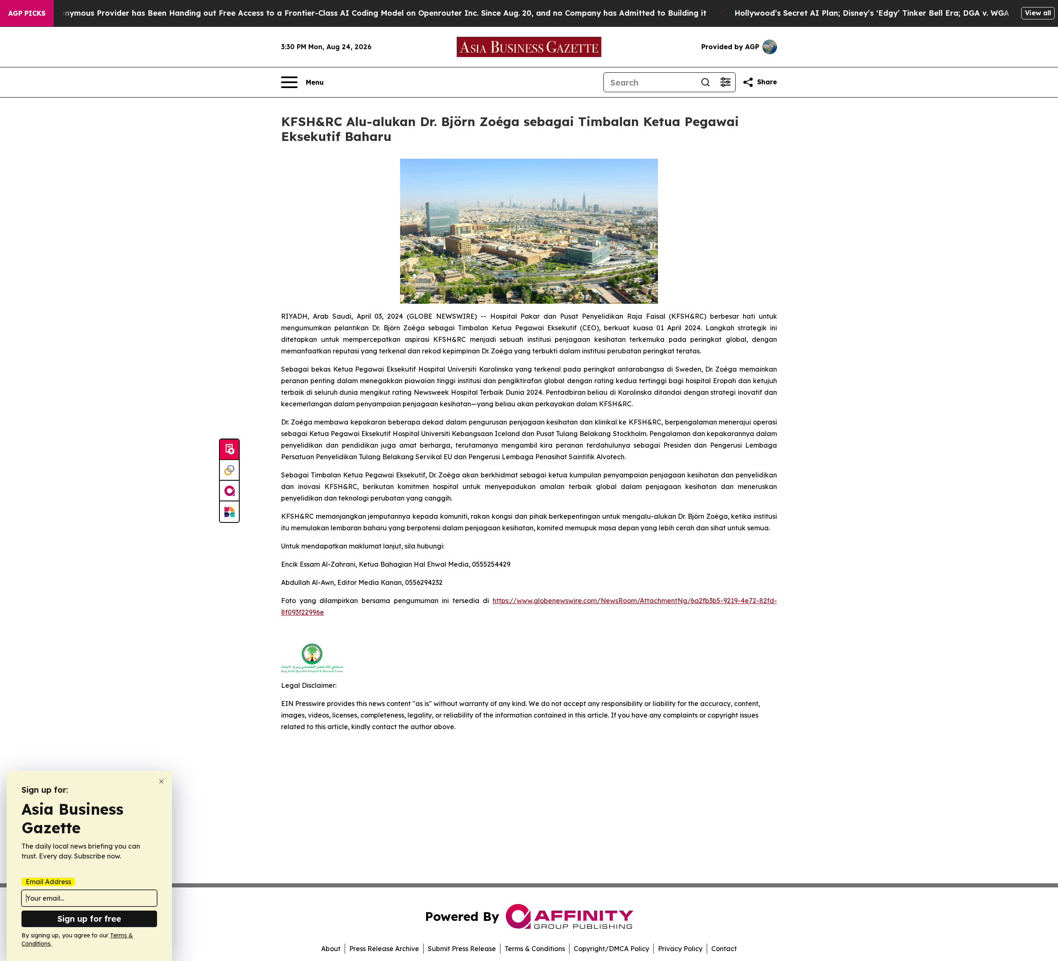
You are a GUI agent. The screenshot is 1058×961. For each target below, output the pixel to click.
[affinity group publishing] (229, 491)
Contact (724, 948)
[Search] (705, 82)
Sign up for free (89, 918)
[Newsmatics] (229, 511)
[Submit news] (229, 449)
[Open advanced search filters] (725, 82)
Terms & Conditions (535, 948)
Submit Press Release (462, 948)
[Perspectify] (229, 470)
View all (1038, 13)
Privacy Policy (680, 948)
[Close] (161, 781)
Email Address (48, 882)
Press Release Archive (384, 948)
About (331, 948)
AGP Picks (26, 13)
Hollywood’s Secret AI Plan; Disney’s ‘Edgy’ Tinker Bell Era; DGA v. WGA (871, 13)
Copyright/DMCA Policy (611, 948)
